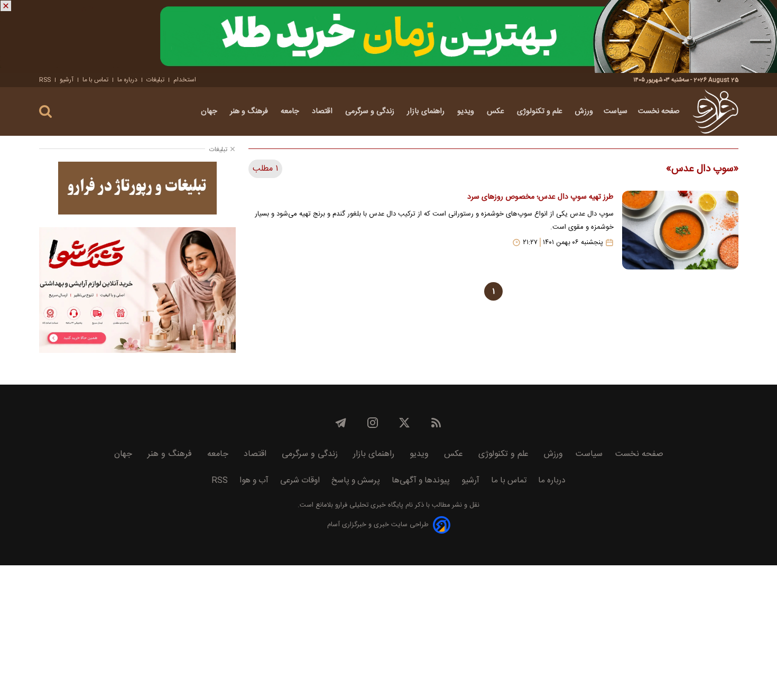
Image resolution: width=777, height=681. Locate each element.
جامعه (291, 111)
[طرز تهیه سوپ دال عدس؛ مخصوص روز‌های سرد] (680, 230)
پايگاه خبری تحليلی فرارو (368, 505)
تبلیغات (155, 80)
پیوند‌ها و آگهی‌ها (421, 480)
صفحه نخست (659, 111)
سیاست (615, 111)
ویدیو (466, 111)
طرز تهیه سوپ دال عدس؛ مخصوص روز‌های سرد (540, 197)
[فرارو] (715, 111)
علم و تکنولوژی (541, 111)
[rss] (436, 422)
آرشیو (66, 80)
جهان (210, 111)
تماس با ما (95, 80)
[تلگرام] (341, 422)
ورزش (584, 111)
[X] (404, 422)
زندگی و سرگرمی (370, 111)
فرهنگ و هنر (250, 111)
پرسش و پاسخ (355, 480)
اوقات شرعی (300, 480)
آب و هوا (254, 480)
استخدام (184, 80)
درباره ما (127, 80)
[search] (45, 111)
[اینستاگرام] (372, 422)
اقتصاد (323, 111)
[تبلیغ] (388, 36)
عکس (496, 111)
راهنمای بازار (427, 111)
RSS (45, 80)
